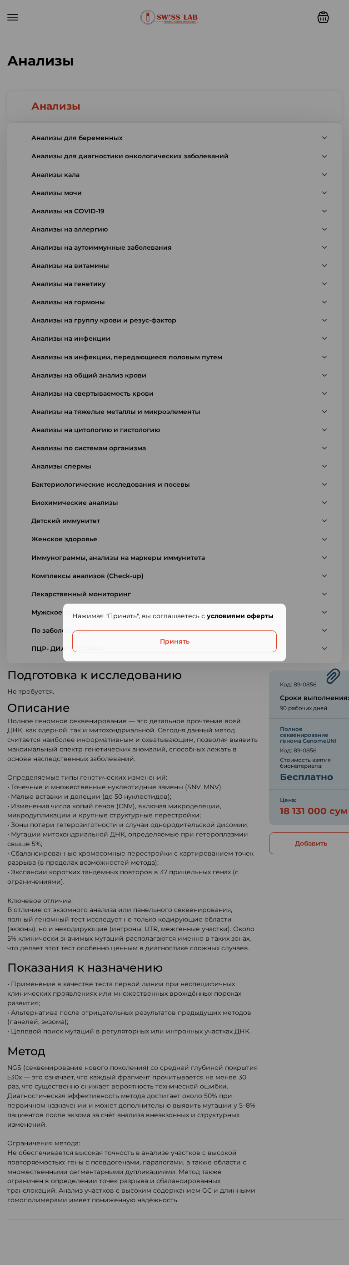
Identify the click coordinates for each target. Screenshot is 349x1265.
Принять (174, 641)
